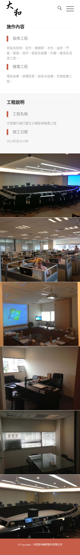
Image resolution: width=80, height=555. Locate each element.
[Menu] (68, 9)
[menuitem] (57, 9)
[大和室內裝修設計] (33, 9)
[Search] (57, 9)
